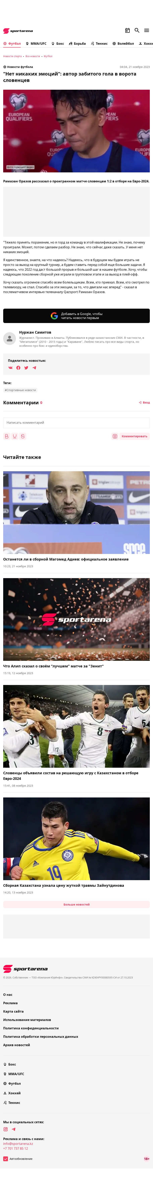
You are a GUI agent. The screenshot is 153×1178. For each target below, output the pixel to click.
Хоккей (14, 1093)
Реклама (10, 1003)
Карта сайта (13, 1011)
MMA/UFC (38, 43)
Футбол (14, 43)
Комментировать (134, 436)
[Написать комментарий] (76, 423)
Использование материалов (27, 1020)
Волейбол (126, 43)
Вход (146, 402)
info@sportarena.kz (18, 1143)
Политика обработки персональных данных (40, 1036)
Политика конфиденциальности (31, 1028)
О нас (7, 994)
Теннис (102, 43)
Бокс (60, 43)
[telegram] (13, 1129)
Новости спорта (12, 56)
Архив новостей (16, 1045)
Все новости (33, 56)
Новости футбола (20, 67)
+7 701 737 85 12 (15, 1148)
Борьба (80, 43)
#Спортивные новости (20, 390)
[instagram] (5, 1129)
